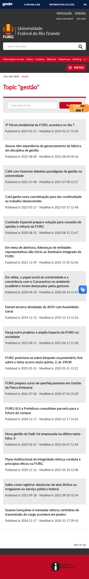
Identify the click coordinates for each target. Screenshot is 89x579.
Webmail (51, 59)
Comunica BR (32, 4)
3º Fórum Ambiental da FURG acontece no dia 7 (40, 125)
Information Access (13, 59)
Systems (40, 59)
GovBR (7, 4)
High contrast (64, 18)
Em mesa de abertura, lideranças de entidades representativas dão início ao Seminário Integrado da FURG (43, 251)
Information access (61, 4)
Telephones (64, 59)
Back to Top (80, 544)
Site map (81, 18)
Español (80, 13)
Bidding (77, 59)
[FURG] (9, 25)
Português (64, 13)
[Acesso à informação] (63, 567)
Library (30, 59)
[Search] (80, 46)
